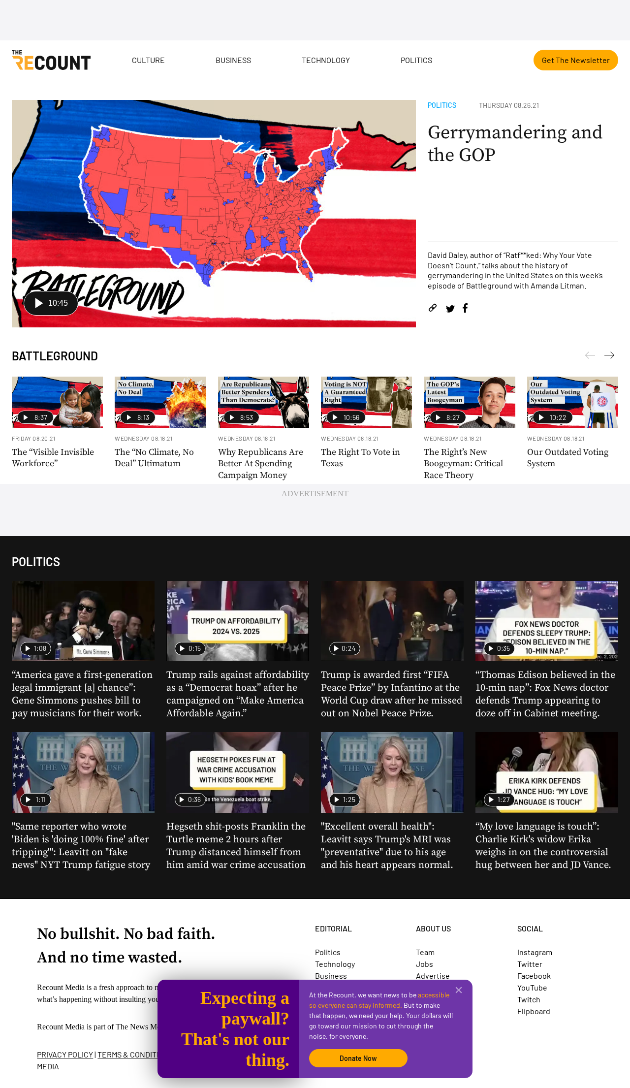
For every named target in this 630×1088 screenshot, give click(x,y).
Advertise (433, 975)
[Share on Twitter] (450, 309)
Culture (148, 59)
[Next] (590, 357)
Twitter (529, 963)
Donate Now (358, 1058)
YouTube (532, 987)
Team (425, 952)
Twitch (528, 999)
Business (233, 59)
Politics (416, 59)
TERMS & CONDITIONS (135, 1054)
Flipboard (533, 1011)
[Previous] (609, 357)
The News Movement (150, 1027)
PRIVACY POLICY (65, 1054)
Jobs (424, 963)
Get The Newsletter (576, 59)
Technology (326, 59)
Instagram (534, 952)
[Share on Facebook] (465, 309)
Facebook (534, 975)
